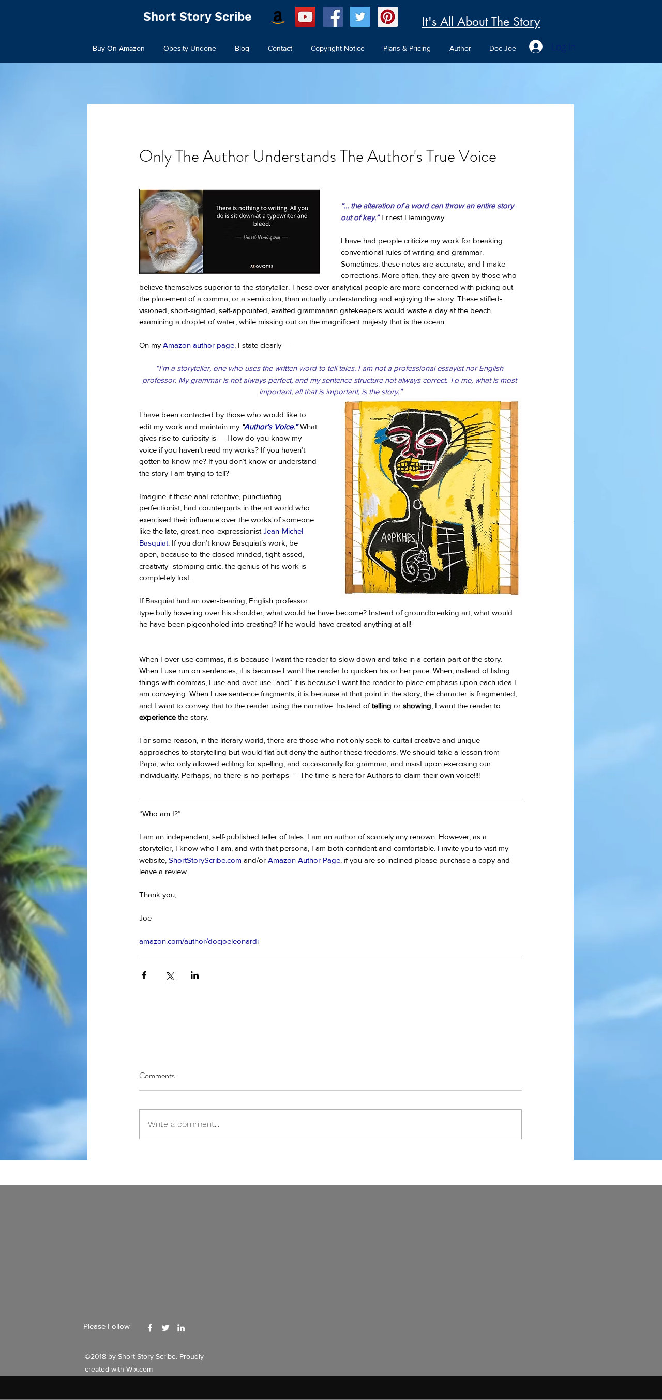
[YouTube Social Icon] (305, 17)
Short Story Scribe (197, 17)
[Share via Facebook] (144, 975)
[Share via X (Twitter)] (169, 975)
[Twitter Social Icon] (360, 17)
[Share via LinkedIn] (195, 975)
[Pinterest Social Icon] (388, 17)
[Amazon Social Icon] (278, 17)
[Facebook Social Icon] (333, 17)
